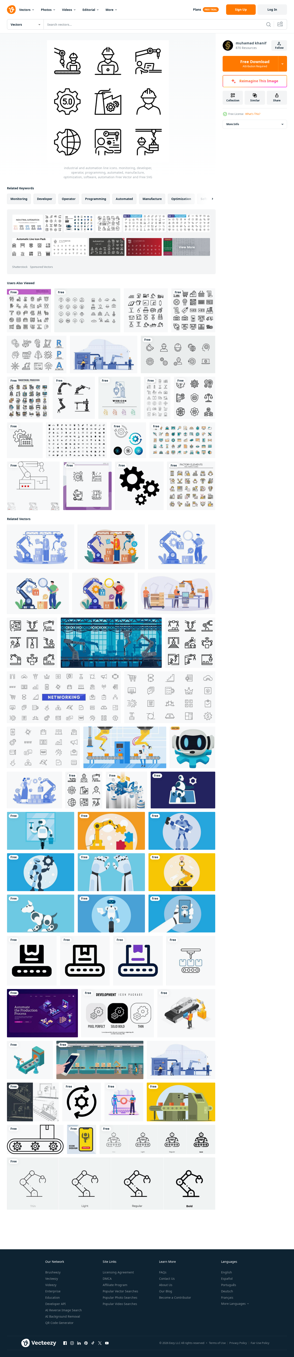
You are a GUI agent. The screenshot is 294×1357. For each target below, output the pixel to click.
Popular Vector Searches (120, 1291)
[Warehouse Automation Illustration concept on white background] (34, 790)
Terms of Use (217, 1343)
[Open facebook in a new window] (65, 1343)
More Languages (233, 1303)
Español (227, 1278)
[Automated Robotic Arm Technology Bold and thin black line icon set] (33, 486)
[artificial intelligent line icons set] (194, 398)
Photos (46, 10)
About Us (165, 1285)
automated (124, 199)
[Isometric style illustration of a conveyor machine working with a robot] (30, 1060)
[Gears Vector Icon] (139, 486)
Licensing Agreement (118, 1272)
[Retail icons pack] (193, 310)
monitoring (18, 199)
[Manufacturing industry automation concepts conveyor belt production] (176, 593)
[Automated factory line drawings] (33, 1102)
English (226, 1272)
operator (69, 199)
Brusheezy (52, 1272)
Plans (197, 9)
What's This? (252, 114)
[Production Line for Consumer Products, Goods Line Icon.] (35, 1139)
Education (52, 1297)
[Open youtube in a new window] (107, 1343)
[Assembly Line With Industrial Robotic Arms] (40, 546)
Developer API (55, 1304)
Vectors (24, 10)
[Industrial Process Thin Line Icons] (28, 398)
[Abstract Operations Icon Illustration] (128, 440)
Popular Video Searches (120, 1304)
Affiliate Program (115, 1285)
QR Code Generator (59, 1323)
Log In (272, 9)
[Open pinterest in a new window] (86, 1343)
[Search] (268, 24)
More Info (232, 124)
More (109, 10)
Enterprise (52, 1291)
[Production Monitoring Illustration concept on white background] (181, 546)
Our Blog (165, 1291)
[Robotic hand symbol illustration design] (74, 398)
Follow (279, 48)
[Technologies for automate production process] (42, 1013)
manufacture (152, 199)
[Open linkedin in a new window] (79, 1343)
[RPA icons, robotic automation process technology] (36, 354)
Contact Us (167, 1278)
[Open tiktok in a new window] (93, 1343)
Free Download (254, 63)
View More (187, 247)
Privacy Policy (238, 1343)
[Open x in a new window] (100, 1343)
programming (95, 199)
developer (44, 199)
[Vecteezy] (11, 9)
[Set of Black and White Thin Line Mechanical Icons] (29, 310)
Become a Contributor (175, 1297)
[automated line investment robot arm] (124, 747)
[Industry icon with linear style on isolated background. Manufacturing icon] (25, 440)
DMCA (107, 1278)
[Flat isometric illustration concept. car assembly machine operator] (186, 1013)
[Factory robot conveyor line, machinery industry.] (111, 643)
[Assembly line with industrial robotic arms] (111, 546)
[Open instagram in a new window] (72, 1343)
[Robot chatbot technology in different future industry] (181, 913)
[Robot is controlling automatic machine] (126, 790)
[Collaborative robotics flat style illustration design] (123, 1102)
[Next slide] (209, 199)
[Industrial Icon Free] (157, 398)
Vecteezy (51, 1278)
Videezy (50, 1285)
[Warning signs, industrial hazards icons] (76, 440)
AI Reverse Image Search (63, 1310)
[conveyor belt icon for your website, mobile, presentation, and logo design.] (32, 961)
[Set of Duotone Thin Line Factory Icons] (191, 486)
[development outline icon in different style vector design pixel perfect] (117, 1013)
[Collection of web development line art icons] (182, 440)
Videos (67, 10)
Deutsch (227, 1291)
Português (228, 1285)
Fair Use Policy (260, 1343)
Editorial (88, 10)
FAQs (162, 1272)
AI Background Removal (62, 1316)
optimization (181, 199)
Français (227, 1297)
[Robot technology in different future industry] (183, 790)
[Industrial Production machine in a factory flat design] (181, 1102)
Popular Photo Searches (120, 1297)
